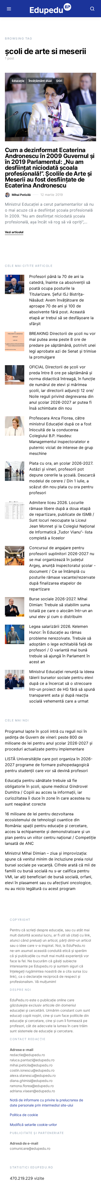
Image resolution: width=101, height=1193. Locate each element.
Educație (18, 81)
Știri (59, 81)
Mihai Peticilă (21, 195)
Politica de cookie (24, 1115)
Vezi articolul (14, 232)
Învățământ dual (40, 81)
